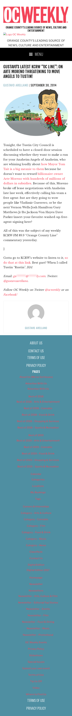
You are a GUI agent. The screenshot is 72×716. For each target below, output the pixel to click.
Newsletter (36, 584)
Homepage (36, 577)
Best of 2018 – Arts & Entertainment (38, 401)
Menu (39, 54)
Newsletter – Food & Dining (38, 621)
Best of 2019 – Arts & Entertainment (38, 440)
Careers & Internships (36, 506)
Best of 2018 (36, 396)
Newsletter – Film (38, 615)
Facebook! (10, 294)
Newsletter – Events (38, 608)
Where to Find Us (36, 694)
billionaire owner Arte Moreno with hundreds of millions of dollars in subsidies (34, 178)
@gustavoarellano (15, 281)
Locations (38, 486)
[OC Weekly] (14, 34)
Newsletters (36, 590)
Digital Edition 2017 (38, 570)
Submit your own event (36, 668)
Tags (38, 498)
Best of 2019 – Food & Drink (38, 453)
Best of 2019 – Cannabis (38, 447)
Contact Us (36, 350)
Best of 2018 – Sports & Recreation (38, 427)
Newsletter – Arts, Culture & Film (38, 596)
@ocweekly (52, 289)
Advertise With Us (36, 383)
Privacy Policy (36, 365)
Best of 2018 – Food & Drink (38, 414)
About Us (36, 342)
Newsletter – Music (38, 628)
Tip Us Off (36, 681)
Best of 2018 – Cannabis (38, 408)
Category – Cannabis (36, 519)
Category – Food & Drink (36, 532)
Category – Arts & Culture (36, 513)
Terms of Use (36, 357)
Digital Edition (36, 564)
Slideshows (36, 655)
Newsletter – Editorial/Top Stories (38, 602)
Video (36, 687)
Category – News (36, 545)
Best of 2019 (36, 435)
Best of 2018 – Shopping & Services (38, 421)
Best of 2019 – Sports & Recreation (38, 466)
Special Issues (36, 661)
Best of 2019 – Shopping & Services (38, 460)
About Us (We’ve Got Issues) (36, 376)
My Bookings (38, 492)
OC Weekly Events (36, 642)
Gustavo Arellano (15, 85)
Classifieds (36, 551)
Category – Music (36, 538)
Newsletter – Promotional (38, 634)
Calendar (36, 474)
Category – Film (36, 525)
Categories (38, 479)
